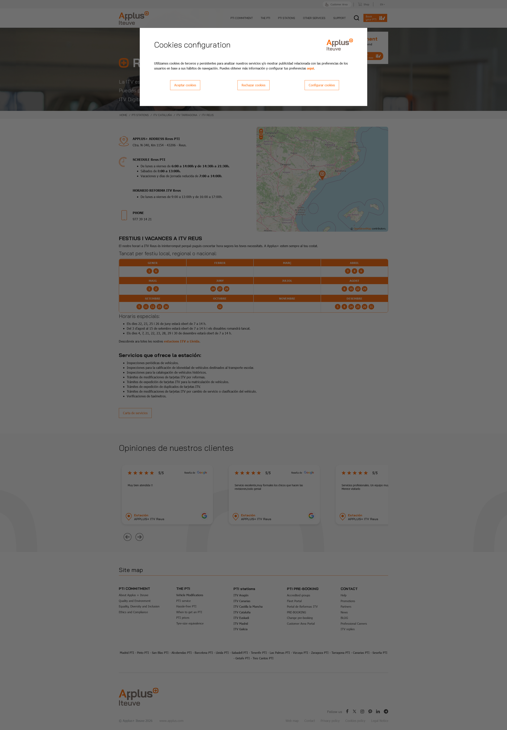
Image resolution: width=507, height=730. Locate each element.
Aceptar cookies (185, 85)
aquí (310, 68)
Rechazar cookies (253, 85)
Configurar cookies (322, 85)
